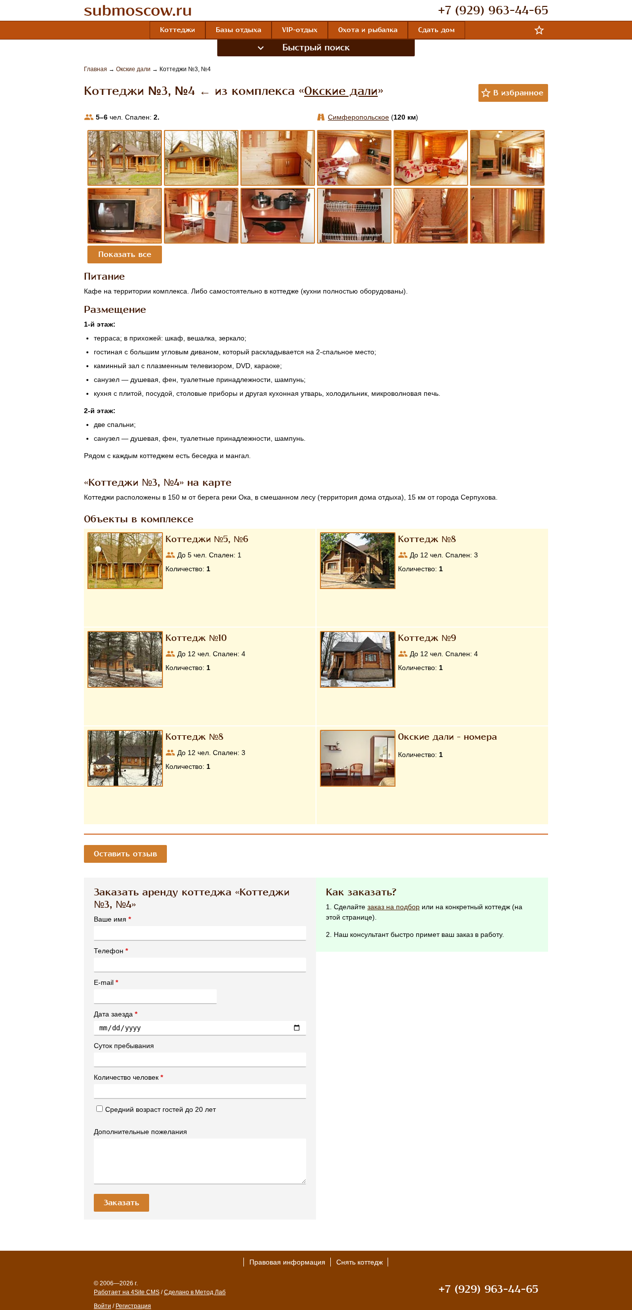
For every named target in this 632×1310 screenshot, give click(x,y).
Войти (102, 1306)
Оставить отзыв (125, 853)
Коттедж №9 (427, 638)
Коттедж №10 (196, 638)
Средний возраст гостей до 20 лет (160, 1109)
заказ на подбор (393, 907)
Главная (96, 69)
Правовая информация (287, 1262)
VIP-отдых (299, 30)
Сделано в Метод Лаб (195, 1292)
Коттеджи (177, 30)
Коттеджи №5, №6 (206, 539)
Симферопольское (358, 117)
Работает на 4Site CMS (126, 1292)
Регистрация (133, 1306)
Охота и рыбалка (367, 30)
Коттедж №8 (427, 539)
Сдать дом (436, 30)
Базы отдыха (238, 30)
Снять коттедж (359, 1262)
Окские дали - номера (447, 737)
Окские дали (134, 69)
